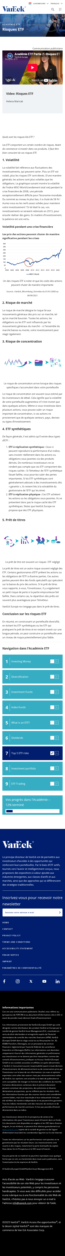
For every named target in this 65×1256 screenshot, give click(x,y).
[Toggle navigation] (60, 9)
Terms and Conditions (16, 942)
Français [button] (55, 3)
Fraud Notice (10, 955)
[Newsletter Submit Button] (60, 912)
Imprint (7, 961)
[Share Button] (53, 9)
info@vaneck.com (22, 1203)
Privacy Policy (11, 935)
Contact (7, 929)
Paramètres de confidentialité (22, 968)
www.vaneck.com (10, 1129)
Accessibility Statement (17, 948)
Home (5, 922)
